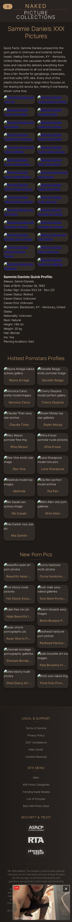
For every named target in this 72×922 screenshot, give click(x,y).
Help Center (36, 749)
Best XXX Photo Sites (36, 806)
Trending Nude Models (36, 791)
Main (36, 777)
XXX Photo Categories (36, 784)
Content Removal (36, 756)
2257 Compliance (36, 742)
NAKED (36, 11)
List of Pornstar (36, 798)
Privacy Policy (36, 735)
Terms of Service (36, 728)
